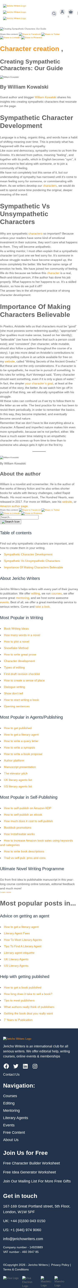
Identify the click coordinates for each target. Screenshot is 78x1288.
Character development (19, 661)
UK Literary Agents (16, 959)
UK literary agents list (18, 780)
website (10, 361)
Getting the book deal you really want (28, 1013)
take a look (42, 606)
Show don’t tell (13, 693)
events (4, 602)
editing (35, 593)
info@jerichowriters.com (23, 1239)
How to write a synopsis (19, 747)
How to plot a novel (16, 641)
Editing (9, 1103)
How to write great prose (20, 654)
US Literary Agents (16, 965)
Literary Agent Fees (17, 933)
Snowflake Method (16, 648)
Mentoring (11, 1110)
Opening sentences (17, 706)
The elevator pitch (16, 773)
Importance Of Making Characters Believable (33, 567)
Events (9, 1125)
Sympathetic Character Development (28, 554)
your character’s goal (38, 383)
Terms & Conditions (16, 1269)
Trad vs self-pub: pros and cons (25, 858)
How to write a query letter (21, 741)
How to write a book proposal (23, 754)
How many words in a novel (22, 635)
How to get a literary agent (21, 734)
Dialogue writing (14, 687)
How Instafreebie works (19, 834)
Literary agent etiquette (19, 952)
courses (56, 593)
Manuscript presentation (20, 767)
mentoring (22, 597)
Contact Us (11, 1074)
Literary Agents (15, 1118)
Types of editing (14, 667)
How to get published (18, 728)
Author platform (14, 760)
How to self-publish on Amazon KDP (27, 808)
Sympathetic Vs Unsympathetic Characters (32, 560)
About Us (11, 1140)
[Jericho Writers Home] (27, 13)
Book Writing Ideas (16, 628)
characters (50, 185)
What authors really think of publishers (29, 1007)
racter (55, 273)
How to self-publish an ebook (23, 814)
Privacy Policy (60, 1264)
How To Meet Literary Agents (23, 939)
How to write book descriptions (24, 851)
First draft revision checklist (22, 674)
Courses (10, 1096)
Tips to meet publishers (19, 1000)
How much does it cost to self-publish (28, 821)
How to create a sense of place (24, 680)
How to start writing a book (21, 699)
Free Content (14, 1132)
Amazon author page (14, 506)
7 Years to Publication (18, 1019)
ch (48, 273)
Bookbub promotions (17, 827)
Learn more (5, 892)
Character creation (29, 48)
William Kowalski (45, 97)
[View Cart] (71, 12)
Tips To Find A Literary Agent (22, 946)
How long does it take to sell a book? (28, 994)
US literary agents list (18, 786)
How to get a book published (22, 987)
